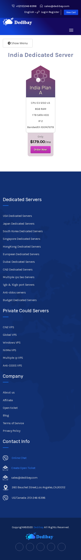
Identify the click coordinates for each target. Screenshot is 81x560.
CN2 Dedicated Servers (18, 269)
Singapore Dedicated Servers (21, 239)
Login (44, 12)
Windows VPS (12, 342)
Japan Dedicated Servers (18, 223)
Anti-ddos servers (14, 292)
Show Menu (19, 43)
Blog (6, 415)
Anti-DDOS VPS (12, 365)
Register (54, 12)
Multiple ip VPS (13, 357)
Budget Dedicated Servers (20, 300)
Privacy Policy (11, 431)
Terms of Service (13, 423)
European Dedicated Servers (21, 254)
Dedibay (39, 527)
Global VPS (10, 335)
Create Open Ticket (23, 468)
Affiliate (8, 400)
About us (9, 392)
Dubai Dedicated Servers (19, 261)
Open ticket (10, 408)
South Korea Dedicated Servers (23, 231)
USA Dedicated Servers (17, 216)
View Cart (71, 12)
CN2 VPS (8, 327)
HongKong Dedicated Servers (22, 246)
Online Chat (19, 458)
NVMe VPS (9, 350)
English (29, 12)
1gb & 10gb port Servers (18, 284)
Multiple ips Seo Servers (18, 277)
